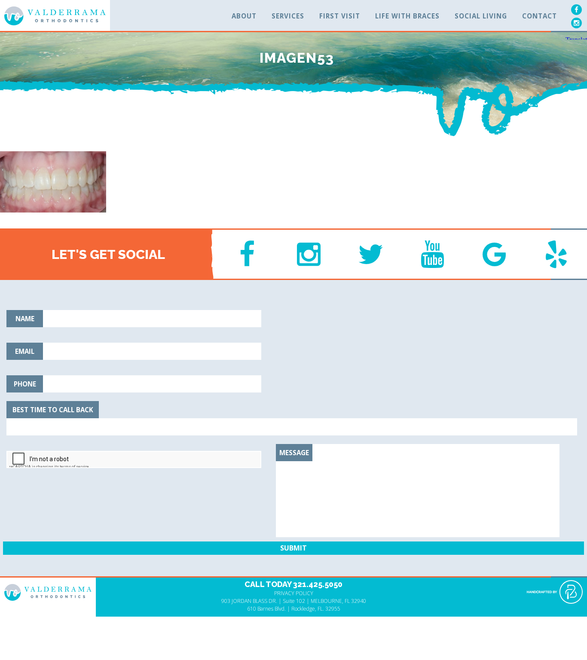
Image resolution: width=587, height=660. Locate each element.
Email (24, 351)
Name (24, 318)
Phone (25, 384)
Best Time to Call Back (52, 409)
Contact (539, 16)
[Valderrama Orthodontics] (55, 16)
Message (294, 452)
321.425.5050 (317, 584)
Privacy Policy (293, 593)
